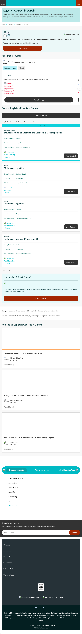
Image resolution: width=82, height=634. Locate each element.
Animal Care (13, 487)
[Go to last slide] (2, 88)
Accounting (13, 483)
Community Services (16, 478)
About (21, 68)
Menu (3, 4)
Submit (74, 532)
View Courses (41, 298)
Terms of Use (8, 575)
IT (9, 501)
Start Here (22, 48)
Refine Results (41, 115)
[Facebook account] (29, 597)
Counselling (13, 497)
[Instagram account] (53, 597)
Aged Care (12, 492)
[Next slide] (79, 88)
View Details (70, 156)
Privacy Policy (9, 569)
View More (13, 506)
